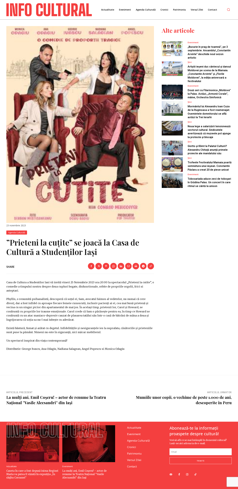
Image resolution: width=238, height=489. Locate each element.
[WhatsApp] (113, 266)
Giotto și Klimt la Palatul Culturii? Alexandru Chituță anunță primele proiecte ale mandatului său (208, 150)
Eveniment (193, 42)
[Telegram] (143, 266)
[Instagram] (187, 474)
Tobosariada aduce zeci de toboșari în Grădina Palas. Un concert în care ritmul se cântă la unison (209, 182)
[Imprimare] (136, 266)
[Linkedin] (121, 266)
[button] (228, 9)
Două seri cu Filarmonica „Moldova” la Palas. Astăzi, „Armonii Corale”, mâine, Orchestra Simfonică (209, 94)
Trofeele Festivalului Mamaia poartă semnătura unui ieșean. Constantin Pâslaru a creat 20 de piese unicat (210, 166)
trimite (200, 461)
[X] (98, 266)
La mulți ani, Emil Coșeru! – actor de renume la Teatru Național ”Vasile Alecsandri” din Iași (56, 400)
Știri (190, 62)
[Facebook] (91, 266)
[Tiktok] (195, 474)
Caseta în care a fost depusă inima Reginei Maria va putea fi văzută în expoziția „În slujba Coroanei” (32, 474)
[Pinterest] (106, 266)
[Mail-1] (171, 474)
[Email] (128, 266)
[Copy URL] (150, 266)
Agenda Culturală (16, 232)
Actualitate (11, 466)
